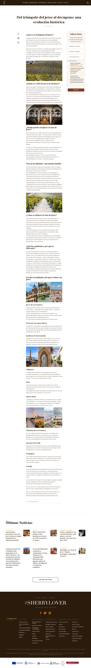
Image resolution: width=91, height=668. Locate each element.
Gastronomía (42, 2)
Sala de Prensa (36, 631)
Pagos (20, 637)
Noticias (60, 2)
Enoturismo (62, 626)
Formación (74, 622)
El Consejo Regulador (64, 633)
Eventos (48, 639)
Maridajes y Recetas (50, 624)
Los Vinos (25, 2)
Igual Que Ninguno (50, 631)
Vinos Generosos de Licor (24, 625)
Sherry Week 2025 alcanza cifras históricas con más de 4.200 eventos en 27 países (40, 536)
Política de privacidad (75, 66)
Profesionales (33, 2)
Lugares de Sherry (50, 629)
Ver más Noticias (45, 579)
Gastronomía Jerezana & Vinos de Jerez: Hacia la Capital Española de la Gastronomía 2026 (13, 536)
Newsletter (35, 643)
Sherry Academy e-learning (37, 622)
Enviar (76, 90)
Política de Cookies (76, 638)
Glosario (34, 636)
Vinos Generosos (23, 622)
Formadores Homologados (35, 628)
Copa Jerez (48, 633)
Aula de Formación (37, 625)
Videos (34, 633)
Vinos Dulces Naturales (24, 628)
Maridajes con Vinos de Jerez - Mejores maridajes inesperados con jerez (68, 553)
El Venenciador (62, 631)
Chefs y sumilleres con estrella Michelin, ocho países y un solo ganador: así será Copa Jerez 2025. (68, 536)
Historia (61, 624)
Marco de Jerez (52, 2)
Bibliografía (35, 638)
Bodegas (21, 635)
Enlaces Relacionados (37, 640)
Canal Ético (75, 640)
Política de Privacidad (77, 636)
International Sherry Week (50, 636)
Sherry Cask (62, 636)
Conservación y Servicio (51, 622)
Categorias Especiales (24, 630)
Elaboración (22, 632)
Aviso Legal (80, 64)
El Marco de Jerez (63, 622)
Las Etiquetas (62, 629)
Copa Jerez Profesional (77, 626)
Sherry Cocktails (49, 626)
